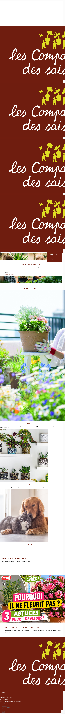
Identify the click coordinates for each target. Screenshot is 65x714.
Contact (3, 711)
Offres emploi (4, 708)
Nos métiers (4, 706)
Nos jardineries (4, 704)
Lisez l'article (7, 632)
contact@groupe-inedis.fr (4, 699)
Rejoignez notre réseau (6, 707)
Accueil (3, 703)
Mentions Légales (5, 712)
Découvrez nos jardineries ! (10, 274)
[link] (10, 252)
